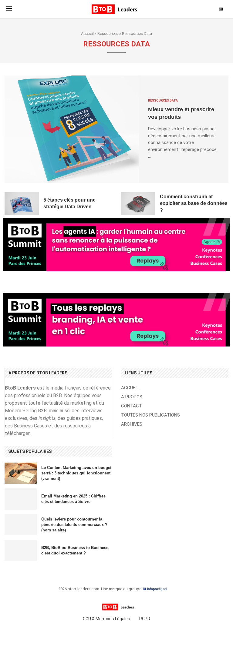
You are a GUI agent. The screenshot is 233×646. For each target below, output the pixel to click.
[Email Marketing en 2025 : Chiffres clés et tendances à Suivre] (21, 499)
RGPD (144, 618)
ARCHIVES (131, 424)
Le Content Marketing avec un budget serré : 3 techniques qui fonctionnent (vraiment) (76, 473)
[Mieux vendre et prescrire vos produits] (72, 129)
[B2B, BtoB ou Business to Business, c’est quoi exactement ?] (21, 550)
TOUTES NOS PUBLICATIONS (150, 415)
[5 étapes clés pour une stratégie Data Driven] (22, 203)
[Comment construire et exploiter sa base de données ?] (138, 203)
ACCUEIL (130, 388)
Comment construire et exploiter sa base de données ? (194, 203)
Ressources (107, 33)
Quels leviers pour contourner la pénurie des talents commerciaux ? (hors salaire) (74, 524)
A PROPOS (131, 397)
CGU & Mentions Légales (106, 618)
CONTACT (131, 406)
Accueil (87, 33)
